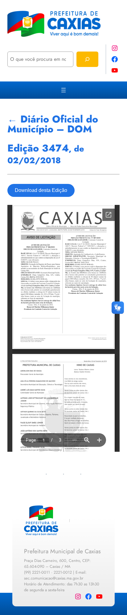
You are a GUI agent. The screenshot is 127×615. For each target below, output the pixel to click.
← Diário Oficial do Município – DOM (52, 124)
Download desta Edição (41, 190)
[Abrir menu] (63, 90)
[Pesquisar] (87, 59)
